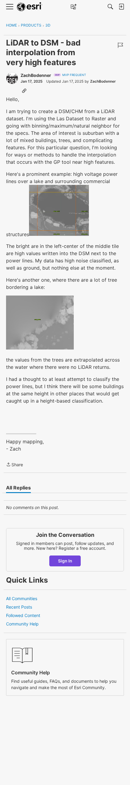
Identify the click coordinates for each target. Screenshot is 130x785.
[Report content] (120, 45)
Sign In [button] (65, 560)
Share (14, 465)
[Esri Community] (29, 7)
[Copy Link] (24, 90)
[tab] (18, 488)
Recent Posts (19, 606)
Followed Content (23, 615)
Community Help (22, 623)
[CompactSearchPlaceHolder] (110, 6)
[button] (59, 210)
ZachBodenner (36, 75)
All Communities (21, 598)
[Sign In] (121, 6)
